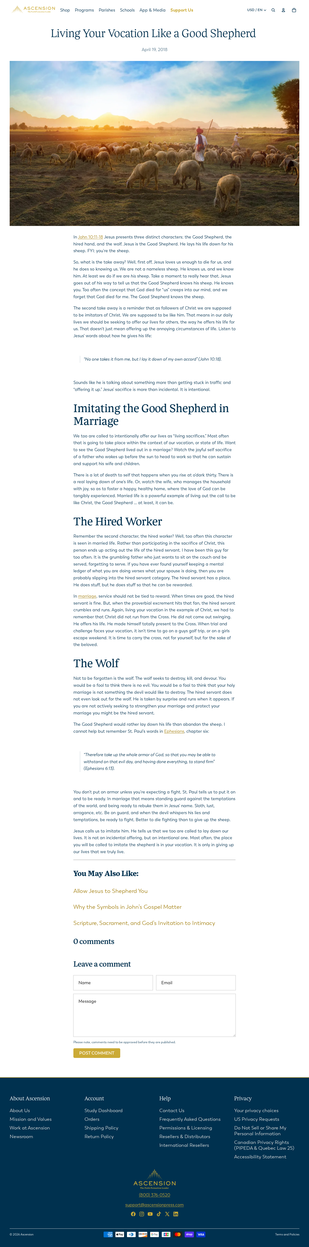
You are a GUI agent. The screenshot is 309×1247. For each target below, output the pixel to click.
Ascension (27, 1234)
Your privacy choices (256, 1110)
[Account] (283, 10)
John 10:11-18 (90, 237)
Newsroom (21, 1136)
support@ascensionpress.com (154, 1204)
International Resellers (184, 1145)
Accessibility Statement (260, 1157)
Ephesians (174, 731)
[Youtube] (150, 1214)
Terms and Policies (287, 1234)
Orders (91, 1119)
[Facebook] (133, 1214)
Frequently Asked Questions (190, 1119)
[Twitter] (167, 1214)
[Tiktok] (159, 1214)
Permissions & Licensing (185, 1128)
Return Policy (99, 1136)
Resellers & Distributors (184, 1136)
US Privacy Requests (256, 1119)
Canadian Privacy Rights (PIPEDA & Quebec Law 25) (264, 1145)
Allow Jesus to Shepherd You (110, 891)
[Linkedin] (176, 1214)
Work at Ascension (30, 1128)
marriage (87, 596)
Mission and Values (31, 1119)
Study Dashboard (103, 1110)
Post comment (96, 1053)
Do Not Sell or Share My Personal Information (260, 1130)
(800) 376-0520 (154, 1195)
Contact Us (171, 1110)
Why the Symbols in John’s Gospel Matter (127, 907)
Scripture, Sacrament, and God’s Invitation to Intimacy (144, 923)
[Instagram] (142, 1214)
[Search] (273, 10)
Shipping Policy (101, 1128)
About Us (20, 1110)
